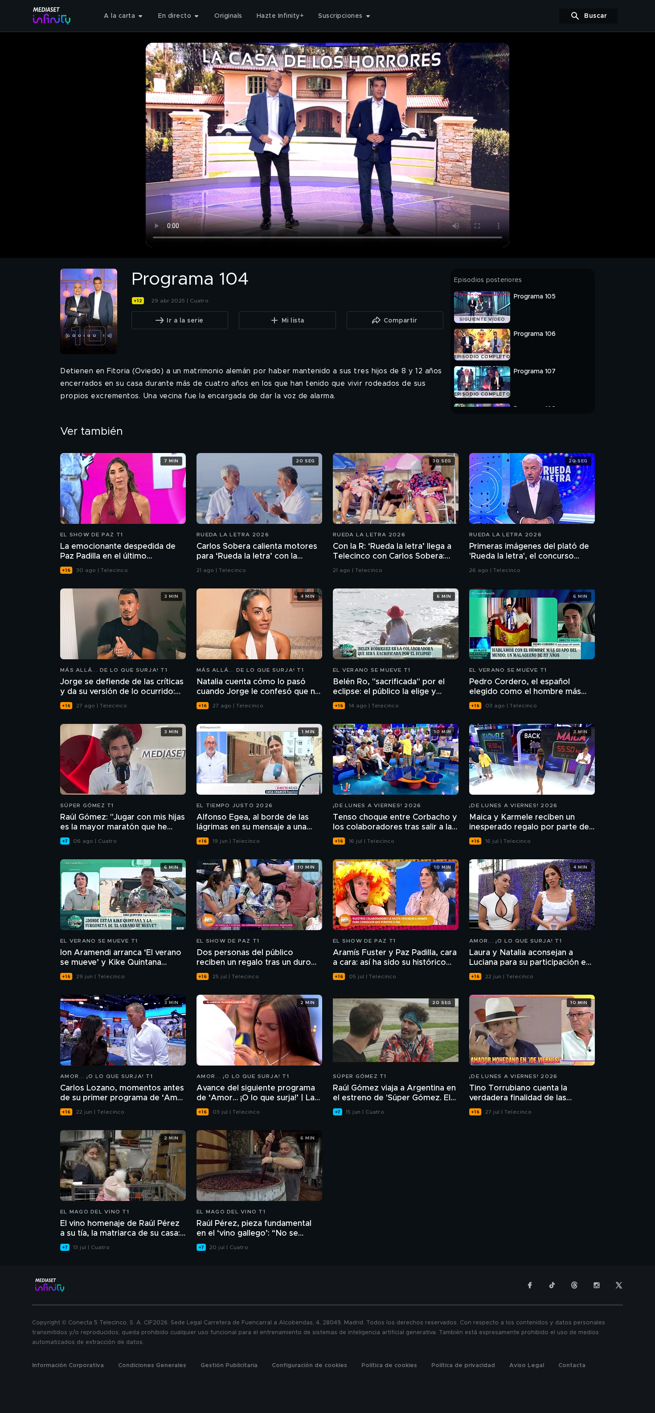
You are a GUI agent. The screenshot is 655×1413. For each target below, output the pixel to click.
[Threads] (574, 1285)
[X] (619, 1285)
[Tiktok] (552, 1285)
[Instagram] (597, 1285)
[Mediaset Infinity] (52, 16)
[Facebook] (530, 1285)
